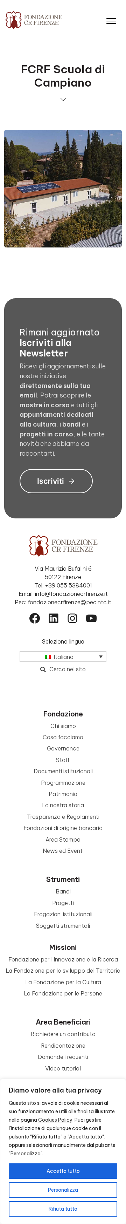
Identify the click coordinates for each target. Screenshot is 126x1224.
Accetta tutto (63, 1171)
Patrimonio (63, 793)
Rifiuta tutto (63, 1209)
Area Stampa (63, 839)
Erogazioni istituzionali (63, 914)
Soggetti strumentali (63, 925)
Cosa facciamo (63, 737)
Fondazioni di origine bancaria (63, 827)
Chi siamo (63, 725)
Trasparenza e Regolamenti (63, 816)
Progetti (63, 902)
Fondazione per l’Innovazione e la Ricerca (63, 959)
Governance (63, 748)
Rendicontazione (63, 1045)
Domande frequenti (63, 1056)
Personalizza (63, 1190)
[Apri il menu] (111, 19)
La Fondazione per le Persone (63, 993)
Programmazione (63, 782)
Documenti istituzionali (63, 771)
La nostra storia (63, 805)
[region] (63, 1151)
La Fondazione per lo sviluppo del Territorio (63, 970)
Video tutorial (63, 1068)
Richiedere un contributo (63, 1034)
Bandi (63, 891)
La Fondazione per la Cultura (63, 982)
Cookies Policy (55, 1120)
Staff (63, 759)
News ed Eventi (63, 850)
